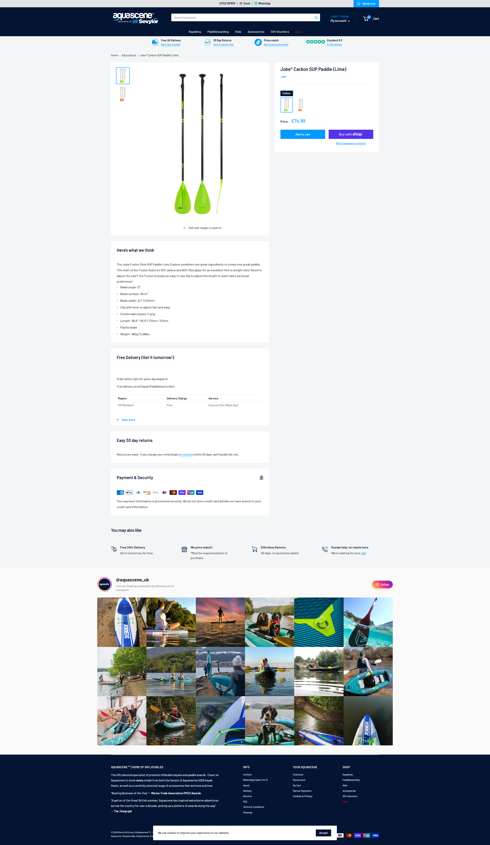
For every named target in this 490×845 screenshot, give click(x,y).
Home (114, 55)
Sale (298, 31)
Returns (247, 796)
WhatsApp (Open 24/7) (255, 779)
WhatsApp (264, 3)
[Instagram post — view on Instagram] (121, 622)
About (246, 785)
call (363, 553)
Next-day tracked (170, 44)
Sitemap (247, 812)
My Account (299, 779)
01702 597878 (227, 3)
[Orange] (301, 105)
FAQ (245, 801)
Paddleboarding (218, 31)
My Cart (297, 785)
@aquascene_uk (132, 579)
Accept (323, 832)
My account (339, 20)
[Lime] (287, 105)
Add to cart (302, 134)
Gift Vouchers (280, 31)
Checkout (298, 774)
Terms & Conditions (253, 806)
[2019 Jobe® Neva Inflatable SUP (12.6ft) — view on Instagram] (220, 671)
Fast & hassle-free (223, 44)
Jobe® (283, 76)
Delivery (247, 790)
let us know (186, 454)
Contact (247, 774)
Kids (238, 31)
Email (246, 3)
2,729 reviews (334, 44)
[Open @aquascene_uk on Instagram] (104, 584)
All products (129, 55)
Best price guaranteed (276, 44)
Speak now (369, 3)
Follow (385, 584)
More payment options (351, 143)
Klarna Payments (302, 790)
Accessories (256, 31)
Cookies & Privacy (302, 796)
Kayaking (195, 31)
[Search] (316, 17)
